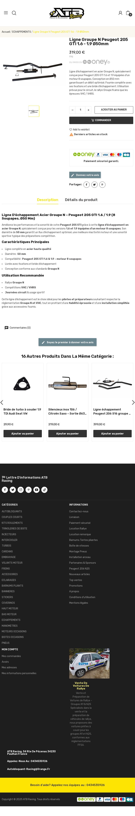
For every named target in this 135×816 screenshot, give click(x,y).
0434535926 (95, 785)
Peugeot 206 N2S (79, 568)
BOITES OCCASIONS (13, 637)
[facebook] (5, 490)
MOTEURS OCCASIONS (14, 631)
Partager (86, 185)
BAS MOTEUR (9, 614)
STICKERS (7, 597)
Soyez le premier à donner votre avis (70, 342)
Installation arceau (80, 557)
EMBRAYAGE (9, 557)
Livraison (74, 517)
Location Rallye (78, 528)
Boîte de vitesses (79, 545)
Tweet (94, 185)
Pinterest (102, 185)
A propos (74, 591)
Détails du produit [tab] (81, 199)
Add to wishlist (81, 129)
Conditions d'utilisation (82, 597)
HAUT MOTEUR (10, 608)
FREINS (6, 568)
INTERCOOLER (9, 540)
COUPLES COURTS (12, 517)
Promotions (76, 585)
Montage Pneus (78, 551)
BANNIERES (8, 591)
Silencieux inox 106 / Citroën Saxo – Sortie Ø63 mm (66, 412)
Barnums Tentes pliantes (83, 540)
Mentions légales (78, 602)
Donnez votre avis (87, 175)
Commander (103, 120)
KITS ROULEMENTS (12, 522)
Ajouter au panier (114, 109)
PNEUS (5, 642)
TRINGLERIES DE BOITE (14, 528)
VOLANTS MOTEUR (12, 562)
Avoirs (5, 661)
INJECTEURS (9, 534)
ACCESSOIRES (10, 574)
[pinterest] (28, 490)
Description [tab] (47, 199)
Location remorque (80, 534)
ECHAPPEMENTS (11, 620)
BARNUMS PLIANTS (12, 585)
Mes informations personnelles (19, 673)
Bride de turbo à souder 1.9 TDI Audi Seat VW (22, 411)
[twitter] (13, 490)
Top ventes (75, 580)
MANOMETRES (10, 625)
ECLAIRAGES (9, 580)
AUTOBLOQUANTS (12, 511)
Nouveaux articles (79, 574)
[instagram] (21, 490)
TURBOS (6, 545)
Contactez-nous (78, 511)
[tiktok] (44, 490)
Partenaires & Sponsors (82, 562)
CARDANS (7, 551)
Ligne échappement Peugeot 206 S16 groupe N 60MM (112, 412)
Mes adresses (9, 667)
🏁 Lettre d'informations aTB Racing (24, 479)
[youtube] (36, 490)
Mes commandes (11, 656)
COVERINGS (8, 602)
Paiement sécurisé (80, 522)
